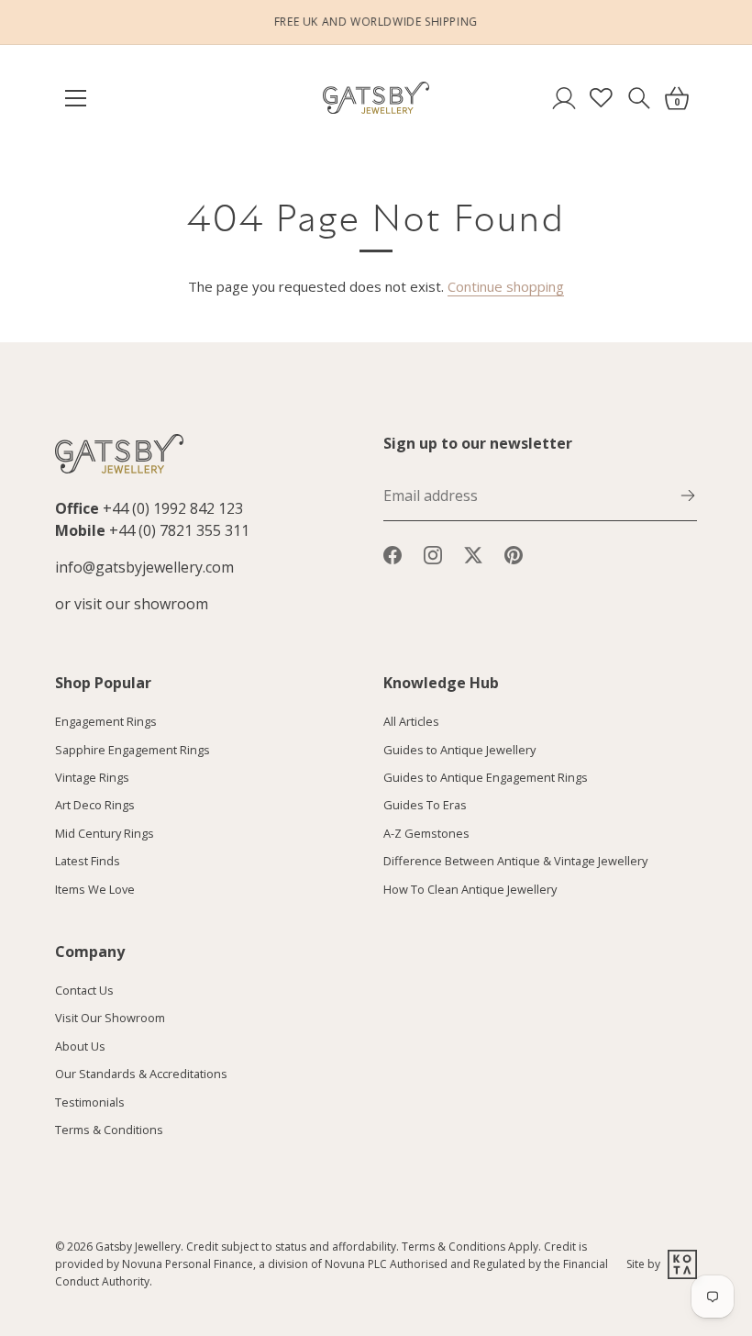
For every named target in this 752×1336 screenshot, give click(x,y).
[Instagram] (433, 554)
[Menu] (84, 98)
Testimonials (90, 1102)
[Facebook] (392, 554)
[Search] (639, 98)
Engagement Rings (106, 721)
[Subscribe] (688, 494)
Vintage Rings (92, 777)
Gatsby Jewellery (138, 1246)
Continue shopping (506, 286)
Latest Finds (87, 860)
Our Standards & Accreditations (141, 1073)
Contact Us (84, 990)
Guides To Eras (425, 804)
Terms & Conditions (109, 1129)
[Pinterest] (513, 554)
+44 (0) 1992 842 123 (173, 508)
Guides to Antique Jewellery (459, 749)
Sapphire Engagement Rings (132, 749)
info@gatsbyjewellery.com (144, 567)
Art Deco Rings (95, 804)
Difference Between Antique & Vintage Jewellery (515, 860)
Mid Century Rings (104, 833)
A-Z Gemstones (426, 833)
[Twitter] (473, 554)
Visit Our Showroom (110, 1017)
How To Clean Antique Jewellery (470, 889)
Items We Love (95, 889)
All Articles (411, 721)
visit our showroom (141, 604)
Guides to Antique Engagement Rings (485, 777)
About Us (80, 1046)
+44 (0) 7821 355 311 (179, 530)
